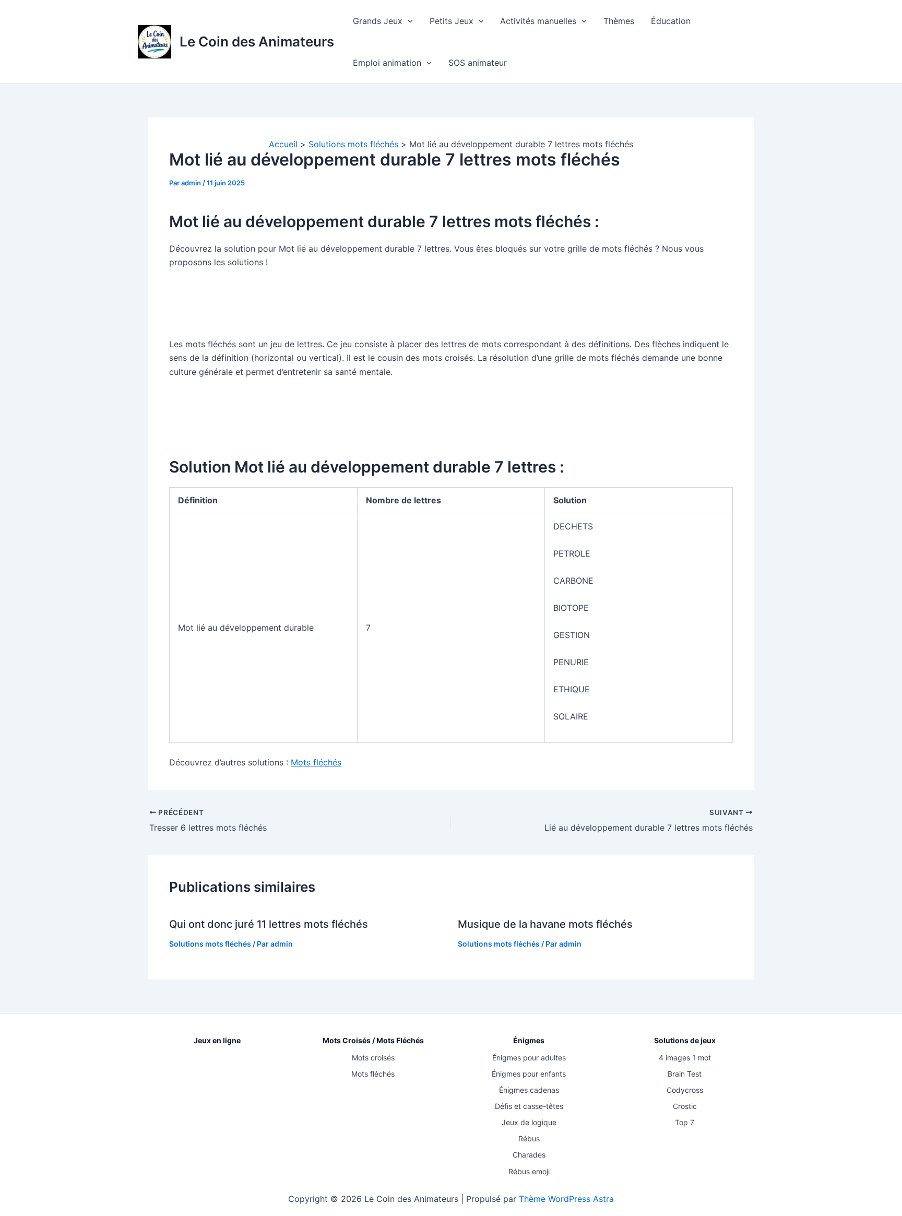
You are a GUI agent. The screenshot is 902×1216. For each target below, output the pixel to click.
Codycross (685, 1089)
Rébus (529, 1138)
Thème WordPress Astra (566, 1199)
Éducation (671, 21)
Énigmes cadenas (529, 1089)
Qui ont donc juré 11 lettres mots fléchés (268, 924)
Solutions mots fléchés (210, 943)
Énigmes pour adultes (529, 1057)
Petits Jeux (451, 21)
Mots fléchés (316, 762)
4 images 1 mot (685, 1057)
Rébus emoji (529, 1171)
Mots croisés (373, 1057)
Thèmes (618, 21)
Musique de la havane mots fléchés (545, 924)
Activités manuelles (538, 21)
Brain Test (685, 1073)
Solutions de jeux (685, 1040)
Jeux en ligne (217, 1040)
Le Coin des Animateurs (257, 41)
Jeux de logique (529, 1122)
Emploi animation (387, 62)
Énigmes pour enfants (529, 1073)
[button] (407, 21)
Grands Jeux (377, 21)
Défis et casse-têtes (529, 1106)
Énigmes (528, 1040)
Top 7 (684, 1122)
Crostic (685, 1106)
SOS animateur (477, 62)
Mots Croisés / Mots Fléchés (373, 1040)
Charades (529, 1154)
